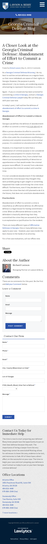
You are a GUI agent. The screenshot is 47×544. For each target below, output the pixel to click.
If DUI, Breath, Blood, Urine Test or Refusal (18, 385)
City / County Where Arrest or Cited (15, 368)
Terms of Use (14, 539)
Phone (5, 351)
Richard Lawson (15, 68)
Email (7, 305)
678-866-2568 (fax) (10, 491)
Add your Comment (14, 284)
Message (8, 313)
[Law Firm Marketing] (23, 530)
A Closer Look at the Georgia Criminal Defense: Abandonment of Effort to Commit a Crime (23, 54)
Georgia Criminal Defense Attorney (20, 72)
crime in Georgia (21, 94)
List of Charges (8, 377)
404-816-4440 (24, 15)
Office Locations (13, 475)
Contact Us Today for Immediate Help (16, 432)
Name (7, 296)
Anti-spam (33, 539)
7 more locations (9, 512)
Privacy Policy (24, 539)
